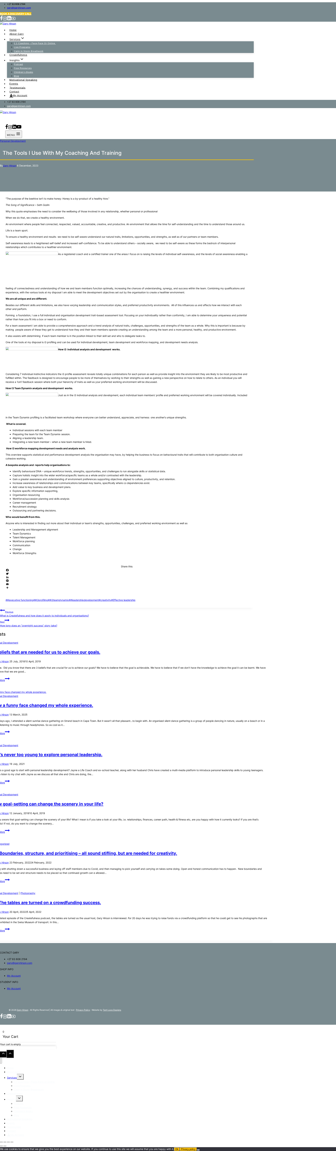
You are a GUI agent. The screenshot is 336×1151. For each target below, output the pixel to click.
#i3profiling (40, 599)
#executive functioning (19, 599)
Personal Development (13, 140)
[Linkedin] (9, 19)
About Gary (16, 34)
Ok (176, 1149)
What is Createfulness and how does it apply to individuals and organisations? (44, 614)
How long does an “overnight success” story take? (28, 624)
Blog (16, 76)
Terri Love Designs (112, 1010)
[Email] (127, 584)
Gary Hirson (9, 165)
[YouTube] (13, 19)
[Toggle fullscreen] (5, 1142)
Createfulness (18, 55)
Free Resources (23, 68)
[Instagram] (5, 19)
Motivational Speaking (23, 79)
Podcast (18, 64)
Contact (14, 91)
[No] (198, 1149)
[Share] (127, 587)
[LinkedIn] (127, 577)
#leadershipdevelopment (84, 599)
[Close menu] (1, 1061)
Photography (27, 893)
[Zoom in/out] (1, 1142)
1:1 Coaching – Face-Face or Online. (35, 43)
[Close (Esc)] (11, 1142)
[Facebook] (1, 19)
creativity (105, 599)
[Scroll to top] (3, 1054)
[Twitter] (127, 573)
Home (13, 30)
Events (13, 83)
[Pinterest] (127, 580)
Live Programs (22, 47)
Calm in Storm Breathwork (28, 51)
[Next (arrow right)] (5, 1145)
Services (12, 1077)
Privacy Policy (83, 1010)
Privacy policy (188, 1149)
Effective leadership (123, 599)
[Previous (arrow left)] (1, 1145)
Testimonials (17, 87)
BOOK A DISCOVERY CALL (15, 13)
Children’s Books (23, 72)
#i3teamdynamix (58, 599)
